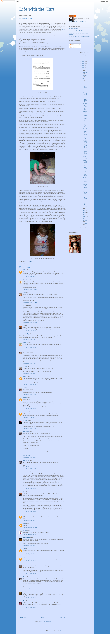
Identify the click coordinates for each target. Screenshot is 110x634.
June (84, 212)
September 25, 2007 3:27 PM (29, 428)
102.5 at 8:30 (85, 185)
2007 (83, 67)
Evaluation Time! (85, 120)
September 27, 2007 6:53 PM (29, 598)
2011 (83, 59)
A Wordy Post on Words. (85, 114)
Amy (24, 557)
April (84, 216)
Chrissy (25, 366)
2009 (83, 63)
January (85, 223)
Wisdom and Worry (85, 174)
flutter (24, 523)
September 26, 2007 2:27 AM (29, 534)
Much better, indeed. (85, 99)
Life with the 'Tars (37, 9)
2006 (83, 227)
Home (42, 617)
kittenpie (25, 591)
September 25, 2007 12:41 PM (30, 322)
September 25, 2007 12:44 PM (30, 331)
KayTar (24, 263)
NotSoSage (25, 279)
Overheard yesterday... (85, 136)
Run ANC (25, 420)
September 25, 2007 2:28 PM (29, 394)
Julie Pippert (26, 431)
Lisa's (63, 29)
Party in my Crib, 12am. (85, 124)
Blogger (61, 630)
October (85, 75)
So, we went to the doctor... (85, 180)
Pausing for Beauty (85, 153)
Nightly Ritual (85, 157)
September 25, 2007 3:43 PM (29, 457)
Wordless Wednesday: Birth (85, 87)
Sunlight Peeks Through (85, 130)
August (85, 206)
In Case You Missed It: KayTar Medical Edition (80, 36)
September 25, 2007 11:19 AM (30, 289)
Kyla (24, 325)
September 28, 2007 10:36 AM (30, 607)
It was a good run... (85, 105)
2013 (83, 55)
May (84, 214)
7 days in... (84, 204)
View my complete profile (80, 21)
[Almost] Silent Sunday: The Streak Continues (85, 145)
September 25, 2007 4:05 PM (29, 488)
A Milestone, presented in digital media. (85, 196)
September (85, 78)
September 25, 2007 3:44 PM (29, 468)
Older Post (62, 617)
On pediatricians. (85, 94)
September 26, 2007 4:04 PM (29, 573)
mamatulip (25, 342)
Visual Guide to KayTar (74, 28)
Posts (72, 44)
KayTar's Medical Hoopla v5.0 (76, 30)
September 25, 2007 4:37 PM (29, 511)
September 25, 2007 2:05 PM (29, 384)
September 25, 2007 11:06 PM (30, 527)
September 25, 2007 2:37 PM (29, 417)
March (85, 218)
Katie (24, 270)
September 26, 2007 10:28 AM (30, 554)
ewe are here (26, 564)
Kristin (24, 292)
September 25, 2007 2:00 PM (29, 373)
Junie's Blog (26, 333)
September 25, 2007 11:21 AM (30, 302)
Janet (24, 350)
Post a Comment (25, 610)
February (85, 220)
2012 (83, 57)
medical (28, 263)
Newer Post (23, 617)
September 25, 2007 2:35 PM (29, 408)
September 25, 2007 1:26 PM (29, 347)
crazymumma (26, 537)
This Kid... (85, 109)
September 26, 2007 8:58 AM (29, 545)
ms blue (25, 530)
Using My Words (27, 455)
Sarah (24, 387)
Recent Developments (85, 162)
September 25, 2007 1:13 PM (29, 339)
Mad (24, 600)
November (85, 72)
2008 (83, 65)
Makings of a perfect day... (85, 168)
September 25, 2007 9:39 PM (29, 520)
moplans (25, 397)
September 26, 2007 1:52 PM (29, 561)
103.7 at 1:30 (85, 188)
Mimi (24, 576)
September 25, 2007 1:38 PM (29, 363)
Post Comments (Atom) (45, 621)
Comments (73, 47)
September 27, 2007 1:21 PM (29, 588)
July (84, 210)
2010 (83, 61)
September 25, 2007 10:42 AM (30, 276)
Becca (24, 548)
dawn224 (25, 376)
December (85, 69)
